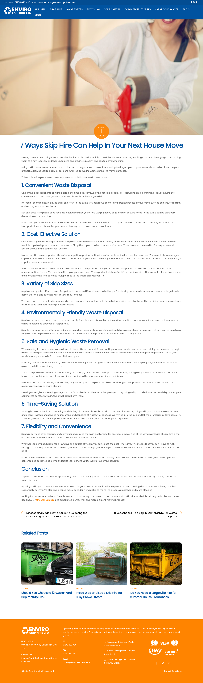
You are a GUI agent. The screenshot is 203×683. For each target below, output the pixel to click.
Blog (38, 15)
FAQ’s (186, 9)
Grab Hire (56, 9)
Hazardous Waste (166, 9)
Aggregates (74, 9)
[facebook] (191, 2)
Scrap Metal (112, 9)
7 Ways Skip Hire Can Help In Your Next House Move (101, 145)
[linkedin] (197, 2)
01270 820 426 (70, 644)
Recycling (93, 9)
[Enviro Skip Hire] (17, 13)
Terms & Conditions (173, 671)
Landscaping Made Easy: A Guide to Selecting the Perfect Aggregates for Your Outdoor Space (56, 514)
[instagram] (194, 2)
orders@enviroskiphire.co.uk (76, 662)
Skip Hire (40, 9)
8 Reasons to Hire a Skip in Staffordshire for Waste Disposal (145, 514)
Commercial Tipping (138, 9)
